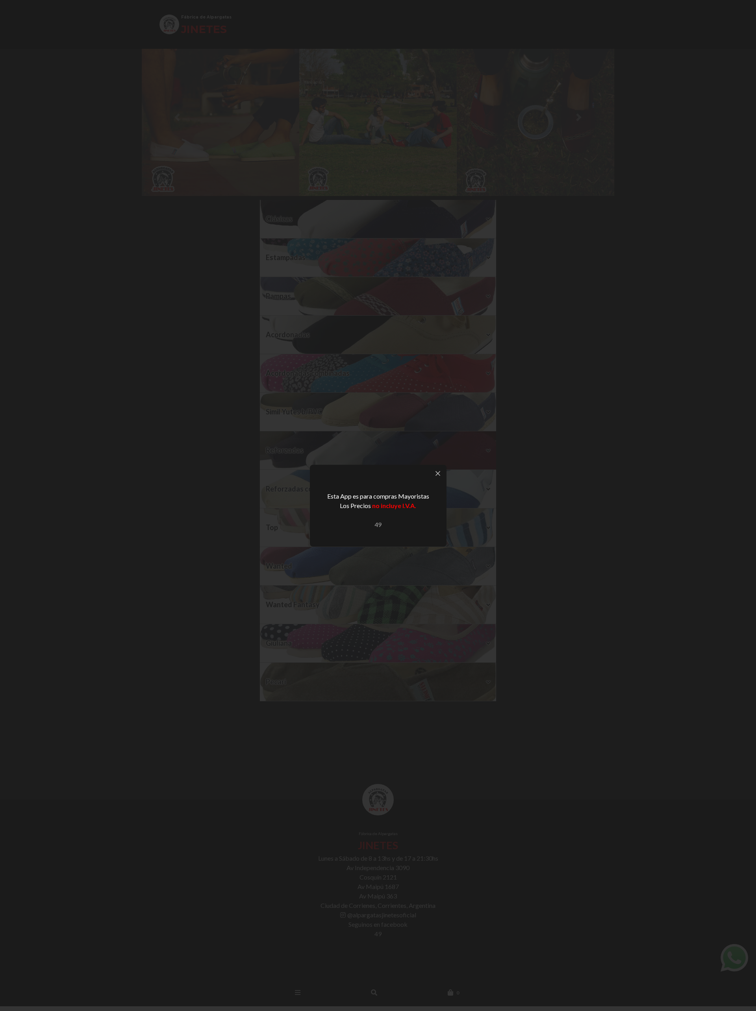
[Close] (438, 473)
